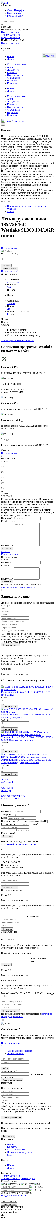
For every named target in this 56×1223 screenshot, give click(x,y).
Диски (10, 59)
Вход (7, 121)
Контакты (12, 72)
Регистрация (17, 121)
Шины (10, 56)
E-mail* (5, 521)
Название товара (10, 821)
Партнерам (12, 80)
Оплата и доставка (16, 64)
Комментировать (9, 554)
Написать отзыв (9, 248)
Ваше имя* (6, 518)
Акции (10, 67)
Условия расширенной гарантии (17, 340)
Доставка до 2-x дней (7, 781)
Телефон (6, 814)
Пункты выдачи (10, 32)
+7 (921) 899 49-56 (10, 37)
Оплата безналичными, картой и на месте (13, 797)
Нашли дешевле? (10, 271)
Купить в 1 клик (9, 706)
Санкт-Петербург (16, 10)
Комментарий (8, 833)
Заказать (6, 265)
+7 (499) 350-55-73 (10, 35)
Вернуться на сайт (10, 1043)
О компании (13, 78)
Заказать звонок (9, 887)
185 (9, 287)
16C (9, 298)
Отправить (7, 929)
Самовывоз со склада (7, 789)
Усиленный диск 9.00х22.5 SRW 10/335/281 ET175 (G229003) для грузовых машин (27, 738)
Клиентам (12, 83)
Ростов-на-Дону (15, 15)
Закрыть (5, 551)
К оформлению (9, 1204)
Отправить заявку (10, 645)
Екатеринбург (14, 13)
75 (8, 292)
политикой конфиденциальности (18, 587)
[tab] (19, 1050)
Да (8, 309)
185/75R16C (13, 281)
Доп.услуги (13, 69)
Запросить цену (9, 268)
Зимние (11, 303)
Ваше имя (6, 811)
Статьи (10, 1155)
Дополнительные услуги (19, 1152)
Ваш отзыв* (7, 545)
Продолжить (8, 1136)
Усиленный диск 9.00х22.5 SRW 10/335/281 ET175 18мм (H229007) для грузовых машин (27, 761)
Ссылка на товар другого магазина (19, 824)
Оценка (5, 559)
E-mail (4, 818)
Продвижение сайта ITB (13, 1195)
